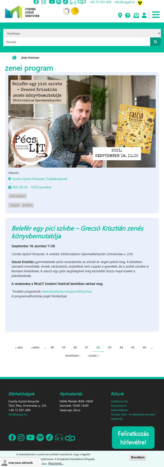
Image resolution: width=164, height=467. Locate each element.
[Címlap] (22, 8)
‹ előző (35, 347)
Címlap (14, 57)
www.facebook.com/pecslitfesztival (67, 291)
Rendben (138, 457)
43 (109, 347)
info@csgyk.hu (17, 414)
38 (52, 347)
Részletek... (55, 463)
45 (133, 347)
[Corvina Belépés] (144, 16)
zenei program (17, 196)
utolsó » (93, 355)
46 (144, 347)
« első (19, 347)
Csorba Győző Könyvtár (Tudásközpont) (39, 179)
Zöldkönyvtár (119, 401)
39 (63, 347)
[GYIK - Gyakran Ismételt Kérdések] (127, 16)
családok (14, 205)
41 (86, 347)
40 (75, 347)
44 (121, 347)
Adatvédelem (119, 410)
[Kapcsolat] (136, 16)
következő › (72, 355)
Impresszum (119, 405)
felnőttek (27, 205)
